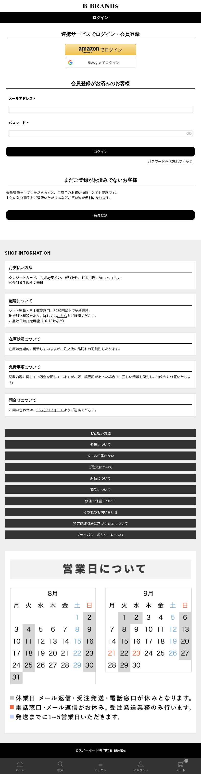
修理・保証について (100, 500)
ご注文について (100, 466)
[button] (100, 49)
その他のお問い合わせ (100, 512)
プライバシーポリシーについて (100, 534)
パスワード (19, 122)
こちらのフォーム (50, 409)
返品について (100, 478)
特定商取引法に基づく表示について (100, 523)
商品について (100, 489)
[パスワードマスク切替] (188, 133)
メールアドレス (23, 98)
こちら (62, 315)
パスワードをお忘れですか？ (170, 161)
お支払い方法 (100, 433)
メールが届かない (100, 455)
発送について (100, 444)
